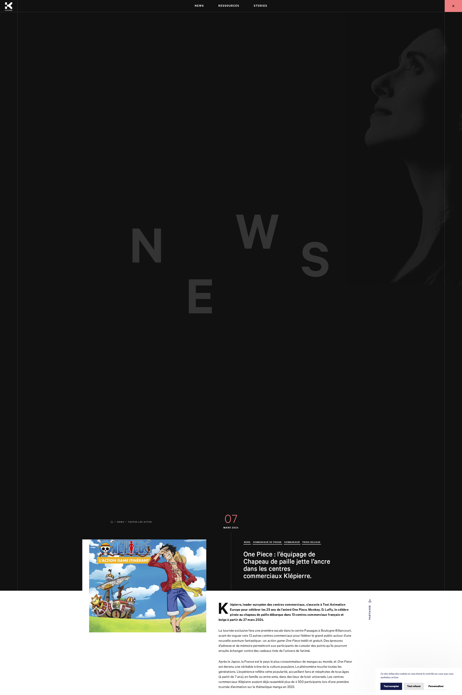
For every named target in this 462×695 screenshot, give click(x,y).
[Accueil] (8, 6)
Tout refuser (414, 686)
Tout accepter (391, 686)
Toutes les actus (140, 522)
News (120, 522)
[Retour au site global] (453, 6)
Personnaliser (436, 686)
